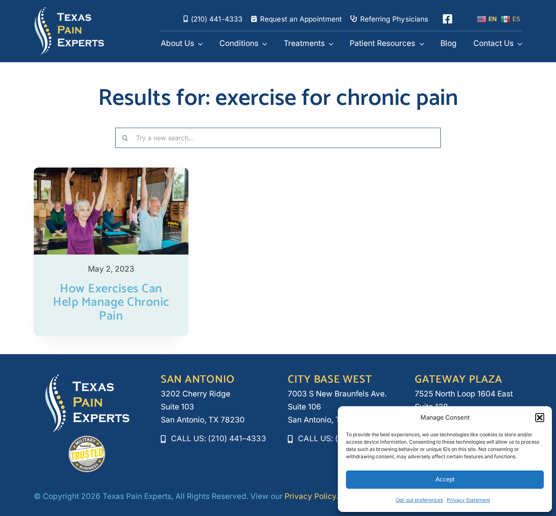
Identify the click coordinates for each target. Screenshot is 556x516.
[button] (540, 418)
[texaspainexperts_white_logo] (69, 10)
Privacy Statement (468, 500)
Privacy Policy (310, 496)
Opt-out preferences (419, 500)
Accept (445, 479)
